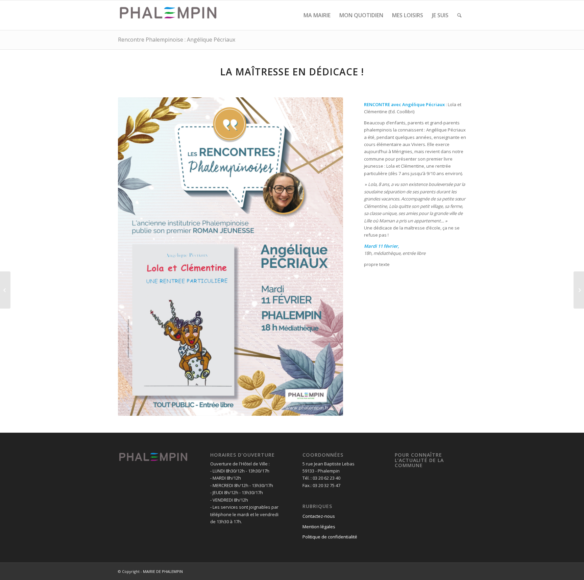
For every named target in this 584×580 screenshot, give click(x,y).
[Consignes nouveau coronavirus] (579, 290)
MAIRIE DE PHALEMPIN (163, 571)
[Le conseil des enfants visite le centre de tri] (5, 290)
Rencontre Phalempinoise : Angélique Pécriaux (176, 39)
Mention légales (318, 527)
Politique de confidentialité (329, 537)
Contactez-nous (318, 516)
